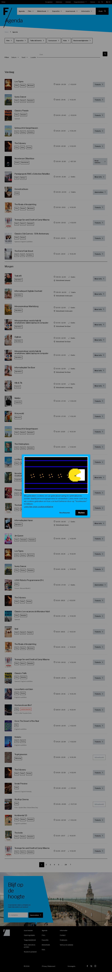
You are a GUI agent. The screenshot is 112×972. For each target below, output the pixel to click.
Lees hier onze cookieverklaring (38, 506)
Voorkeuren (64, 513)
